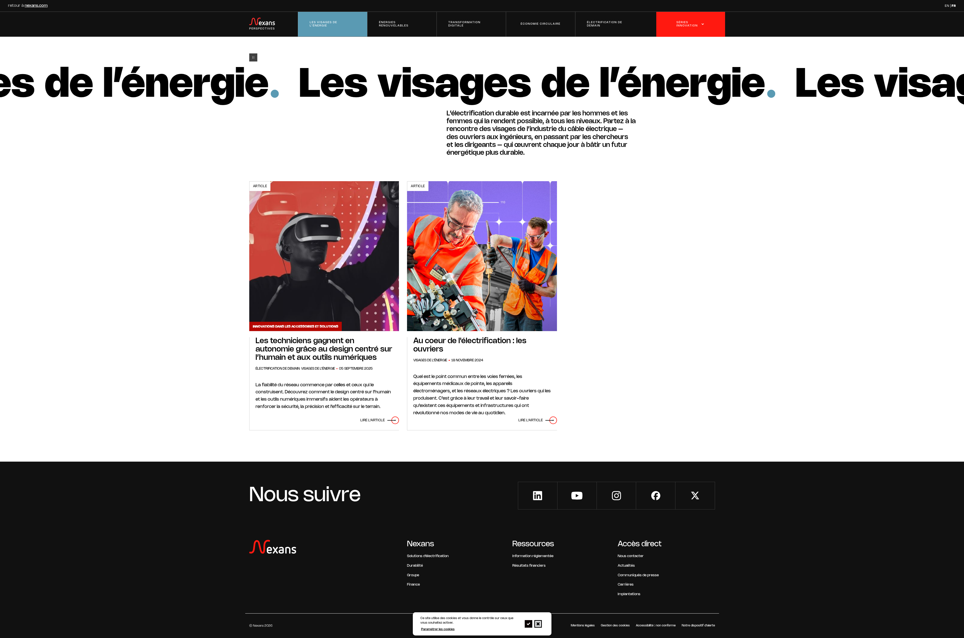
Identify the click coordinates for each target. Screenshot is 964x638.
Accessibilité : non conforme (656, 625)
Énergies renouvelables (394, 24)
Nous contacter (631, 556)
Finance (413, 584)
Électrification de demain (604, 24)
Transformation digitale (464, 24)
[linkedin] (537, 495)
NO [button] (538, 624)
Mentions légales (583, 625)
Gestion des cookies (615, 625)
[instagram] (616, 495)
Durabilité (415, 565)
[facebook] (655, 495)
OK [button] (528, 624)
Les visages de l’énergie (323, 24)
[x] (694, 495)
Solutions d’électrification (428, 556)
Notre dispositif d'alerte (698, 625)
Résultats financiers (529, 565)
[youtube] (577, 495)
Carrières (626, 584)
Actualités (626, 565)
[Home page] (272, 548)
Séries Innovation (687, 24)
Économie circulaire (541, 24)
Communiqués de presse (638, 575)
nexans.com (36, 6)
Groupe (413, 575)
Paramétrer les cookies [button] (438, 629)
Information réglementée (532, 556)
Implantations (629, 594)
